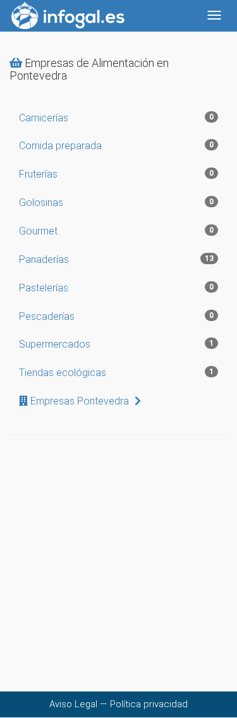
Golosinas (116, 203)
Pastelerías (116, 288)
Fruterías (116, 174)
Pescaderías (116, 316)
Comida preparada (116, 146)
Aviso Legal (73, 704)
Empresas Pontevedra (79, 401)
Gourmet (116, 231)
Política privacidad (149, 704)
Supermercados (116, 344)
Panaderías (116, 259)
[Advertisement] (118, 572)
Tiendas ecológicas (116, 373)
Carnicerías (116, 118)
